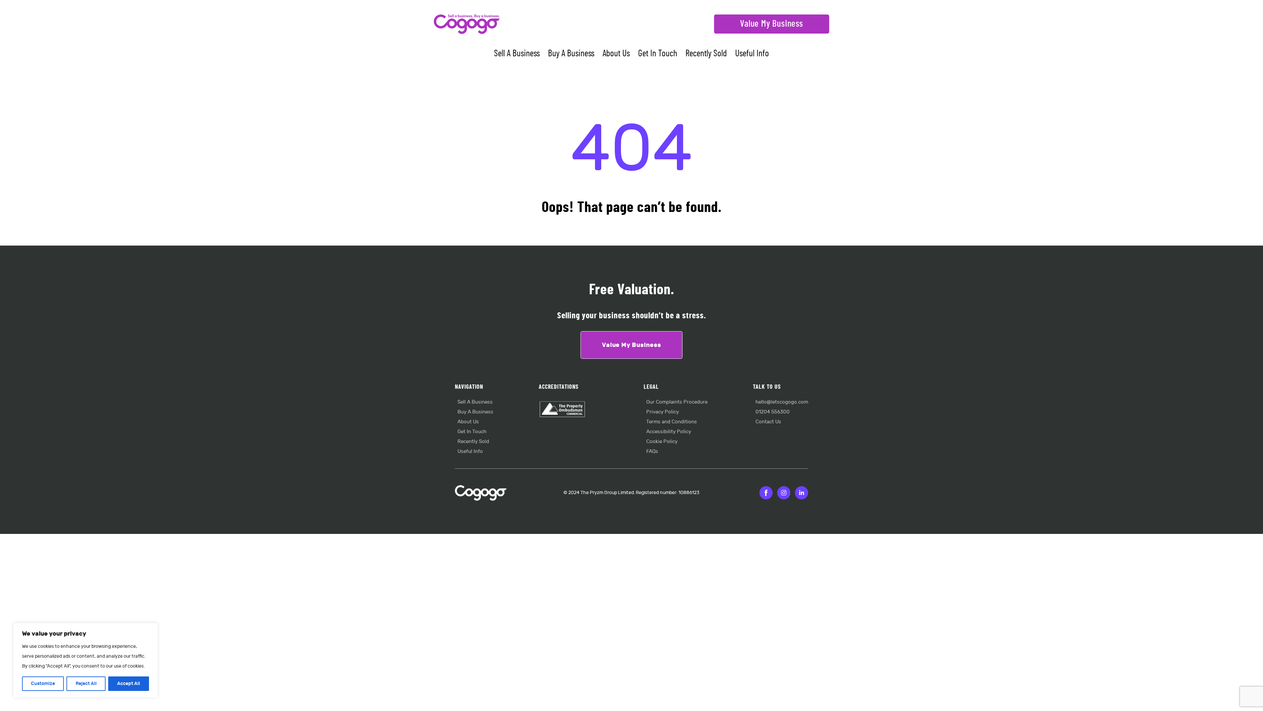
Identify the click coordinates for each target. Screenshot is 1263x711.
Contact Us (768, 422)
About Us (616, 53)
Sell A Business (517, 53)
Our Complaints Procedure (676, 402)
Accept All (128, 683)
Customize (43, 683)
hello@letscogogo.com (781, 402)
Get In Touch (657, 53)
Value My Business (771, 24)
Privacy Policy (662, 412)
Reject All (86, 683)
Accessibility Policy (668, 431)
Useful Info (752, 53)
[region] (85, 660)
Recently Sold (706, 53)
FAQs (652, 451)
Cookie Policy (662, 441)
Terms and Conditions (671, 422)
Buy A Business (571, 53)
